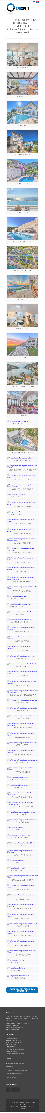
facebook (8, 1090)
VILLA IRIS (15, 830)
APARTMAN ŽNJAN (22, 762)
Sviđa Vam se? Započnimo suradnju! (22, 990)
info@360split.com (15, 1029)
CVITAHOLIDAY (16, 870)
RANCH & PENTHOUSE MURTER (22, 242)
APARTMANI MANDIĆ (22, 772)
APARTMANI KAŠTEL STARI (22, 553)
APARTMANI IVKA (22, 703)
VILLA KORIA (22, 126)
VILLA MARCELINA (17, 599)
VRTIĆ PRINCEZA (22, 745)
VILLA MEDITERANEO (22, 329)
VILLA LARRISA (22, 213)
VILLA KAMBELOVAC (18, 978)
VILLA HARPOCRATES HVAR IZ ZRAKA (22, 470)
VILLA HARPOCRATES (22, 460)
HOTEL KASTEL (21, 658)
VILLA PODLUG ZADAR (22, 480)
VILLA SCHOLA (22, 184)
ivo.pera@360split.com (17, 1027)
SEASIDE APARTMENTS (22, 855)
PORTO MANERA (22, 97)
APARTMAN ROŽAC (21, 814)
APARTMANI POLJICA (22, 890)
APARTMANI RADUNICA (22, 755)
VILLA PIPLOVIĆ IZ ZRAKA (19, 606)
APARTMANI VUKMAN (22, 918)
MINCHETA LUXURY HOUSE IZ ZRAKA (22, 695)
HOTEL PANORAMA (22, 651)
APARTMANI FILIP (22, 710)
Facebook (23, 1106)
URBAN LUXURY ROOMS (19, 838)
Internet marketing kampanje (14, 1073)
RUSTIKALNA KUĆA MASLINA (22, 807)
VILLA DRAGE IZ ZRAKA (22, 955)
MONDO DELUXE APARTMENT (22, 489)
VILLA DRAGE (22, 416)
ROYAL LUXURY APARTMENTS (22, 880)
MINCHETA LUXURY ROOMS (22, 685)
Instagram (29, 1106)
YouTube (22, 1108)
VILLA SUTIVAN (17, 424)
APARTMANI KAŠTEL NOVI (20, 622)
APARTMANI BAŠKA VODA (22, 728)
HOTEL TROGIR (21, 845)
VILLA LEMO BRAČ (22, 822)
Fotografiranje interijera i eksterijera (16, 1070)
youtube (17, 1090)
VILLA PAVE (22, 358)
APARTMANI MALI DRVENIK (22, 591)
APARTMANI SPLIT (22, 926)
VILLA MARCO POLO (18, 788)
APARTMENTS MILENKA (22, 936)
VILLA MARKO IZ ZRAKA (22, 533)
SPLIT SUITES (22, 676)
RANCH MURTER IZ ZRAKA (22, 271)
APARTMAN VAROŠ (22, 572)
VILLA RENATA (16, 970)
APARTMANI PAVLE (22, 718)
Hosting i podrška (11, 1077)
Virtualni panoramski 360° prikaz (15, 1063)
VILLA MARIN (20, 614)
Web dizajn (9, 1066)
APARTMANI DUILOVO (22, 562)
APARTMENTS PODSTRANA (22, 909)
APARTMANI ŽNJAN (22, 899)
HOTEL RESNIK (21, 666)
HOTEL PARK (16, 963)
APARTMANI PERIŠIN (22, 737)
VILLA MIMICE (22, 300)
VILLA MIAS (16, 863)
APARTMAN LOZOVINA (22, 641)
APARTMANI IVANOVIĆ (22, 945)
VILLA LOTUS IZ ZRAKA (22, 524)
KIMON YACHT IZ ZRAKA (22, 506)
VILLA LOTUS (16, 514)
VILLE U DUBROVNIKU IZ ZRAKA (22, 387)
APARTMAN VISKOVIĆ (22, 632)
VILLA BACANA (22, 68)
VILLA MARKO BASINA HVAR (22, 797)
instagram (13, 1090)
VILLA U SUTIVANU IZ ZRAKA (22, 453)
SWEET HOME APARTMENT (22, 581)
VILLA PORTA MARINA (22, 155)
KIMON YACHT (16, 497)
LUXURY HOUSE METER (22, 543)
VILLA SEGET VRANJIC (18, 780)
